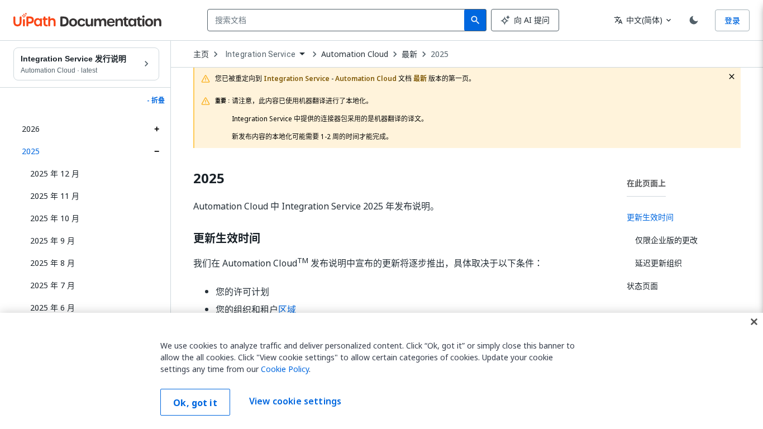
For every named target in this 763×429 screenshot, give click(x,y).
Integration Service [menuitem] (260, 54)
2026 (31, 129)
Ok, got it (195, 402)
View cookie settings (295, 401)
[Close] (754, 321)
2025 (31, 151)
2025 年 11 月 (54, 196)
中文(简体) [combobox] (638, 20)
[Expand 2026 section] (156, 129)
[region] (381, 371)
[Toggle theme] (694, 20)
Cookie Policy (285, 369)
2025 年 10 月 (54, 218)
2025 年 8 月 (52, 263)
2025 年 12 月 (54, 173)
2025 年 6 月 (52, 307)
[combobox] (338, 20)
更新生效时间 (226, 238)
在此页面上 (646, 183)
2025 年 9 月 (52, 240)
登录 (732, 20)
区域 (287, 309)
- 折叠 (156, 101)
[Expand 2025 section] (156, 151)
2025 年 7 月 (52, 285)
